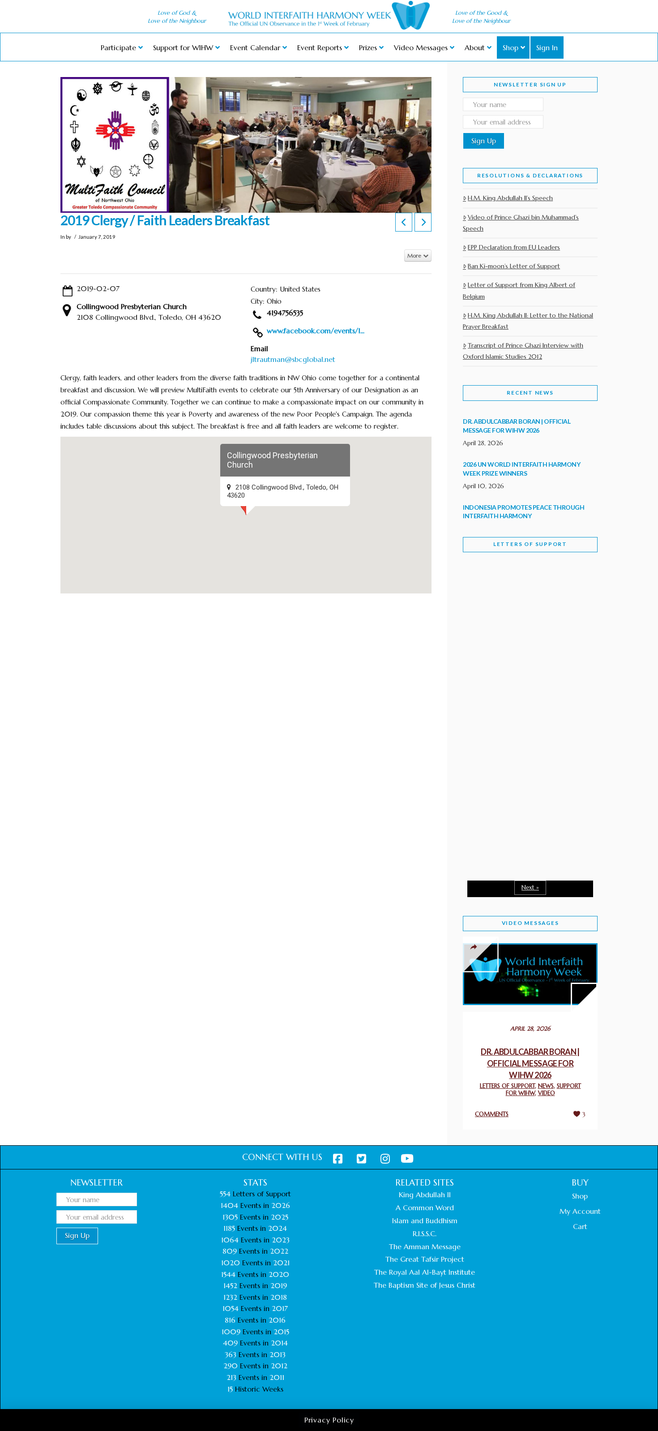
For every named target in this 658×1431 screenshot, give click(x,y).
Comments (491, 1114)
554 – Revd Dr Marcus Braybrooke (522, 702)
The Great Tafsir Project (424, 1259)
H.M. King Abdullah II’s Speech (510, 198)
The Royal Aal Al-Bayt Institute (424, 1272)
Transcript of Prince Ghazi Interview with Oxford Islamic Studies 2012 (523, 351)
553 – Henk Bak (509, 797)
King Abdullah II (425, 1194)
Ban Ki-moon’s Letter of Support (514, 266)
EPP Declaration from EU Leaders (514, 247)
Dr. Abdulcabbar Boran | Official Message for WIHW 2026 (530, 1063)
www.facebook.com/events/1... (315, 330)
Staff (485, 639)
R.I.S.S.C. (424, 1233)
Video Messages (530, 923)
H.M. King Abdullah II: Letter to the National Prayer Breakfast (528, 321)
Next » (530, 887)
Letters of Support (530, 544)
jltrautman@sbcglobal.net (293, 359)
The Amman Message (425, 1246)
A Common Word (425, 1207)
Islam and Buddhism (424, 1220)
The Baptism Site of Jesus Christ (424, 1285)
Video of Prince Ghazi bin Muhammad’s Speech (521, 222)
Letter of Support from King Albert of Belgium (519, 290)
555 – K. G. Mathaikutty (525, 595)
